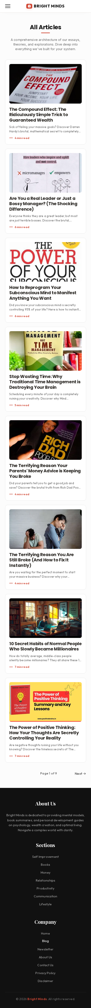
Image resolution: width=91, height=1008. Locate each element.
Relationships (45, 880)
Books (45, 865)
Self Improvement (45, 857)
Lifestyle (45, 904)
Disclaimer (45, 981)
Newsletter (45, 949)
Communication (45, 896)
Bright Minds (37, 999)
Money (45, 873)
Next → (80, 773)
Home (45, 933)
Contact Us (45, 965)
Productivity (45, 888)
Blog (45, 941)
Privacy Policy (45, 973)
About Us (45, 957)
